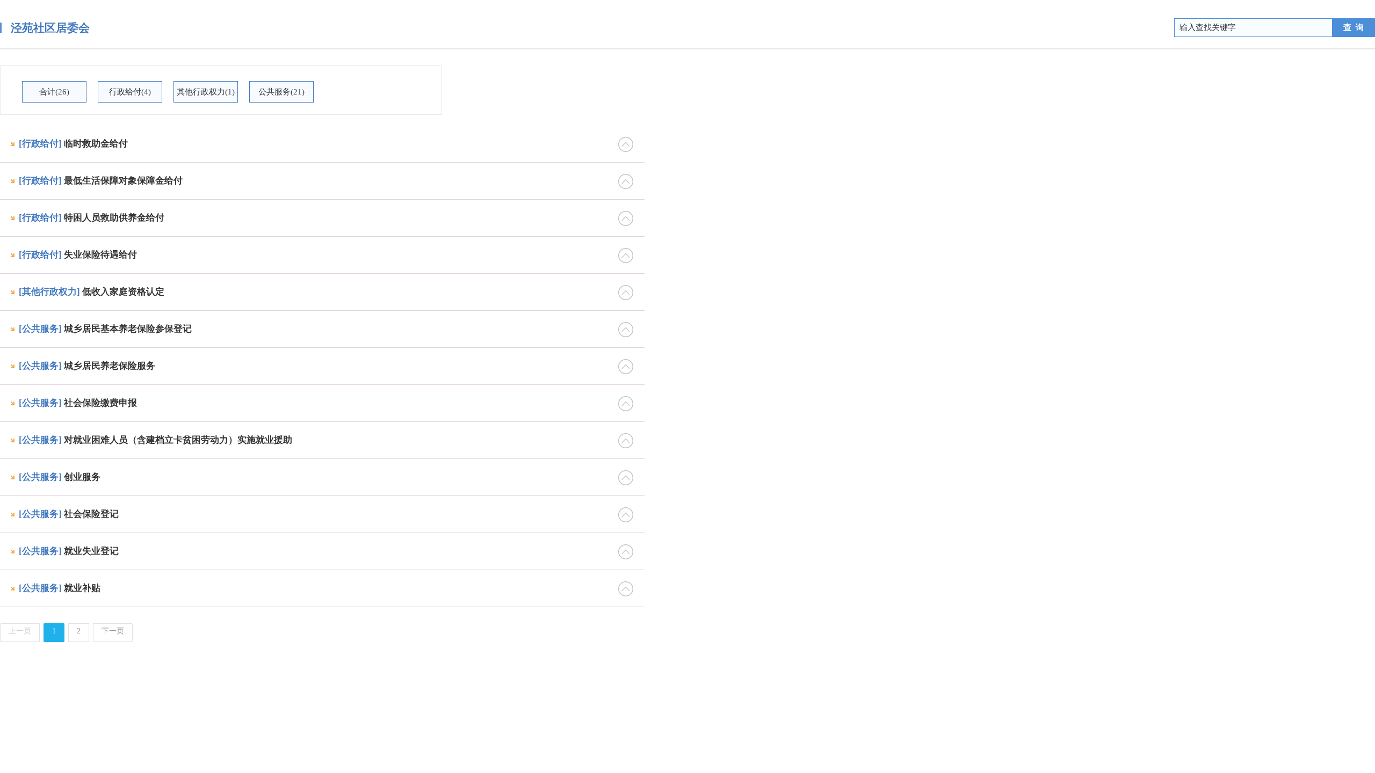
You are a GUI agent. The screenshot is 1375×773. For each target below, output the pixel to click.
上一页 (20, 631)
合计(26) (54, 91)
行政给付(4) (130, 91)
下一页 (113, 631)
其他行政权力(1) (206, 91)
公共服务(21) (281, 91)
